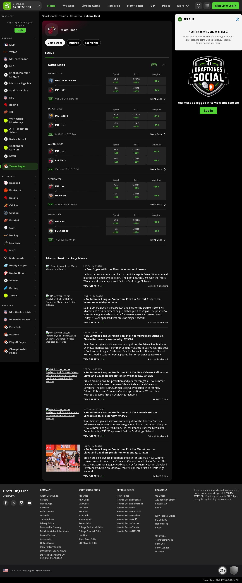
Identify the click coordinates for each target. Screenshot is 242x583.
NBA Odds (84, 499)
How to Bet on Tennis (128, 527)
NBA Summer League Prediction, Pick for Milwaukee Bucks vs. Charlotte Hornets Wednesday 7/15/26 (123, 337)
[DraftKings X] (13, 503)
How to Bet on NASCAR (128, 531)
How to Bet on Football (129, 499)
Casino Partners (48, 535)
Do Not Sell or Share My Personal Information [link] (52, 556)
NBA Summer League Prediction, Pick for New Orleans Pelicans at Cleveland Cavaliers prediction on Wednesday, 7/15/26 (125, 374)
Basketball (76, 16)
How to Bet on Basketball (130, 503)
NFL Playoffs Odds (88, 543)
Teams (63, 16)
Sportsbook (49, 16)
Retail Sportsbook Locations (54, 531)
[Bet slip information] (237, 19)
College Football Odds (90, 531)
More (181, 6)
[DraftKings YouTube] (29, 503)
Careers (44, 499)
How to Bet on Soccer (128, 523)
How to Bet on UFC (126, 507)
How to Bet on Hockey (128, 515)
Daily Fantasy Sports (50, 546)
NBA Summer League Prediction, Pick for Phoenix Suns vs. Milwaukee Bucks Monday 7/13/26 (120, 414)
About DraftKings (49, 495)
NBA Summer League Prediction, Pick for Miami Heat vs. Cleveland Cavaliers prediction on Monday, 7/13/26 (119, 450)
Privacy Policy (47, 523)
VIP (152, 6)
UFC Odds (83, 507)
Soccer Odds (85, 519)
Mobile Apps (46, 503)
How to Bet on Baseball (129, 511)
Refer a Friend (47, 511)
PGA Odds (84, 515)
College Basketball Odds (91, 527)
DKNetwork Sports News (53, 550)
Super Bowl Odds (87, 539)
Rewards (113, 6)
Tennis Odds (85, 523)
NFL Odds (83, 495)
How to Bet (135, 6)
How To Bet (123, 495)
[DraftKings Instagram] (21, 503)
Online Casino (47, 543)
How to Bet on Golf (127, 519)
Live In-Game (91, 6)
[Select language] (198, 5)
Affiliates (44, 507)
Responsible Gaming (50, 527)
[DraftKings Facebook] (6, 503)
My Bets (69, 6)
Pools (166, 6)
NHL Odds (84, 511)
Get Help (44, 515)
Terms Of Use (47, 519)
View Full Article (92, 286)
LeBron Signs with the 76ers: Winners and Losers (114, 269)
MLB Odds (84, 503)
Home (51, 6)
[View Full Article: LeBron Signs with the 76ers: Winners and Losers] (63, 269)
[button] (208, 19)
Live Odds (83, 535)
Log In (20, 30)
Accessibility (46, 539)
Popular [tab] (49, 53)
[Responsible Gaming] (207, 5)
